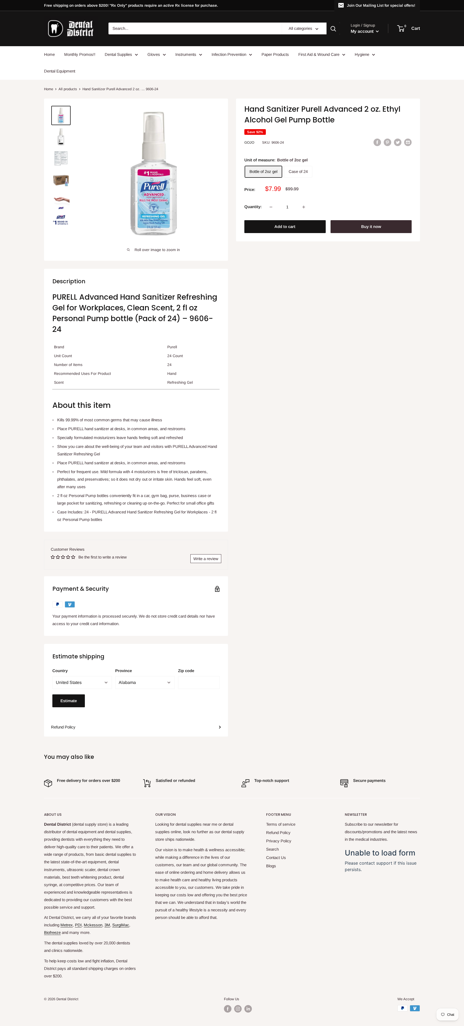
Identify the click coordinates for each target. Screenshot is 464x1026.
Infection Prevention (229, 54)
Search (272, 849)
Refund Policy (63, 727)
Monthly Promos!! (79, 54)
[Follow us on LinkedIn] (248, 1009)
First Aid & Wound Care (318, 54)
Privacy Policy (278, 841)
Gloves (153, 54)
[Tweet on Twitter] (397, 142)
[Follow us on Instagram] (238, 1009)
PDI (78, 925)
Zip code (186, 670)
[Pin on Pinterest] (387, 142)
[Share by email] (408, 142)
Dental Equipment (59, 71)
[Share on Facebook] (377, 142)
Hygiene (362, 54)
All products (68, 89)
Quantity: (253, 207)
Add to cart (284, 226)
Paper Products (275, 54)
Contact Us (276, 857)
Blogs (271, 866)
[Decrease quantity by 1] (271, 207)
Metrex (66, 925)
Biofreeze (52, 932)
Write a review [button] (205, 558)
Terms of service (280, 824)
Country (60, 670)
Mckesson (93, 925)
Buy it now (371, 226)
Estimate (68, 700)
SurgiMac (120, 925)
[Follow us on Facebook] (227, 1009)
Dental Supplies (118, 54)
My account (363, 31)
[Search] (333, 29)
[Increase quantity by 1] (303, 207)
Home (49, 54)
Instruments (185, 54)
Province (123, 670)
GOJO (249, 142)
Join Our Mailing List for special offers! (381, 5)
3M (107, 925)
